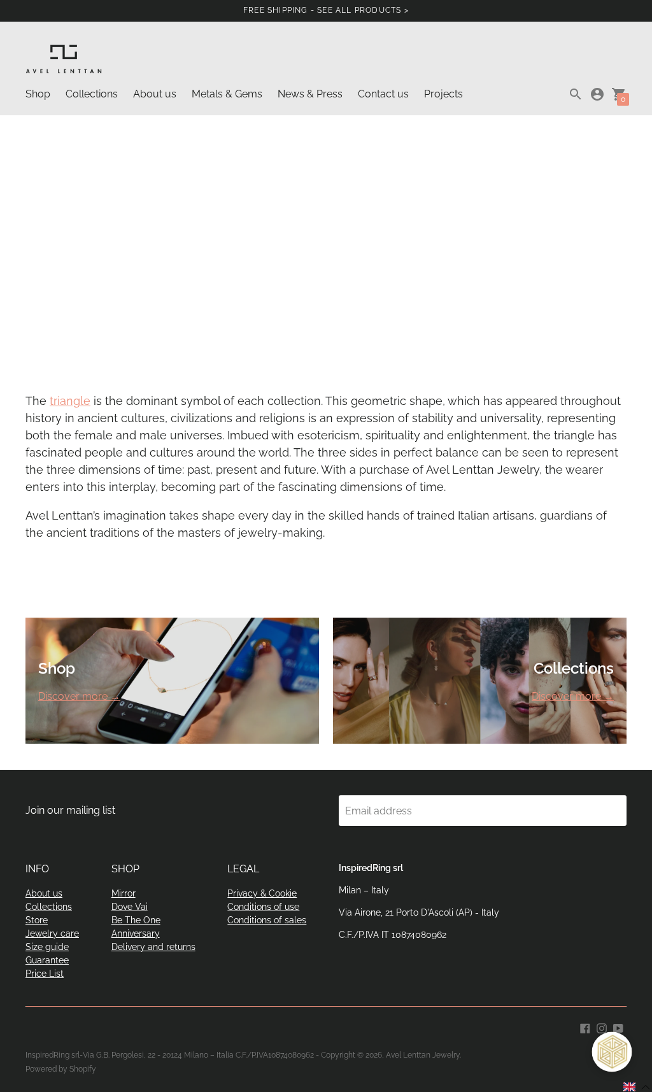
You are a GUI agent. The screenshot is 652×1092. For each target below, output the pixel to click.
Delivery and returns (153, 947)
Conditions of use (263, 907)
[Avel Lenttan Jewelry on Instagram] (602, 1027)
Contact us (383, 94)
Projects (443, 94)
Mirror (123, 893)
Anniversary (135, 933)
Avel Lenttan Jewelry (423, 1055)
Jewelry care (52, 933)
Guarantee (47, 960)
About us (154, 94)
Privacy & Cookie (262, 893)
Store (36, 920)
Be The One (135, 920)
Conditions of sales (266, 920)
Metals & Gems (227, 94)
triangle (70, 401)
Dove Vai (129, 907)
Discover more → (79, 696)
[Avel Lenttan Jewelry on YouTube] (618, 1027)
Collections (92, 94)
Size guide (47, 947)
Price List (44, 973)
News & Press (310, 94)
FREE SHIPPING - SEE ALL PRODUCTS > (326, 10)
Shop (37, 94)
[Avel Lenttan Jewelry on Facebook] (585, 1027)
